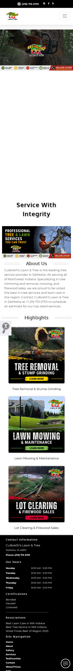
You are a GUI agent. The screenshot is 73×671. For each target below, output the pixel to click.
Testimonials (13, 658)
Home (9, 642)
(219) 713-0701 (30, 4)
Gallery (10, 650)
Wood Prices (13, 666)
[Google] (44, 4)
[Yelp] (53, 4)
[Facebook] (48, 4)
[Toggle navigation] (65, 16)
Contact (10, 662)
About (9, 646)
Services (11, 654)
